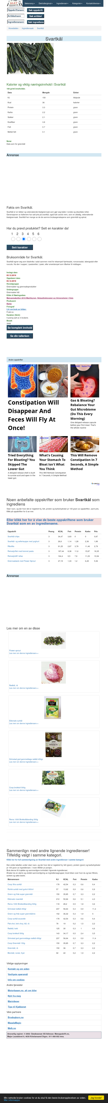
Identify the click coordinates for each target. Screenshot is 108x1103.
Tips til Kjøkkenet (17, 1006)
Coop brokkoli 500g (16, 933)
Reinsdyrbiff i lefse (15, 556)
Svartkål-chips (13, 536)
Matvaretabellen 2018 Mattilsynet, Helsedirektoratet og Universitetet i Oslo (40, 298)
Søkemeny (29, 3)
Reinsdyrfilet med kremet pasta (21, 551)
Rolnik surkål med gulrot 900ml (20, 889)
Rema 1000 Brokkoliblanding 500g (22, 904)
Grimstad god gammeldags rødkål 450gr (24, 938)
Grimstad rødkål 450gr (17, 908)
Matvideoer (13, 1001)
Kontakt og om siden (18, 968)
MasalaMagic (14, 1022)
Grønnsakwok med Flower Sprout (22, 561)
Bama (9, 303)
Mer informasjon (12, 1100)
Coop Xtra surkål (15, 884)
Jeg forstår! (96, 1097)
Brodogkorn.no (16, 1017)
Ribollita (11, 546)
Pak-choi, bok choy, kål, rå (18, 923)
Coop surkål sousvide (17, 918)
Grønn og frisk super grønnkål (20, 894)
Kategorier (76, 3)
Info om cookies (16, 979)
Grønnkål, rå (13, 948)
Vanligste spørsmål (18, 974)
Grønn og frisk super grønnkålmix (21, 913)
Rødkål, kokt (13, 928)
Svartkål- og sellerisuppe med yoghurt (23, 541)
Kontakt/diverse (92, 3)
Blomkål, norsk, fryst (16, 953)
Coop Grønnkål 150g (16, 943)
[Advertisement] (54, 176)
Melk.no (12, 1028)
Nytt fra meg (14, 995)
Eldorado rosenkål (15, 899)
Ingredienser (62, 3)
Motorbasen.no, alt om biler (22, 990)
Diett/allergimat (45, 3)
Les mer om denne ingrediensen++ (23, 653)
